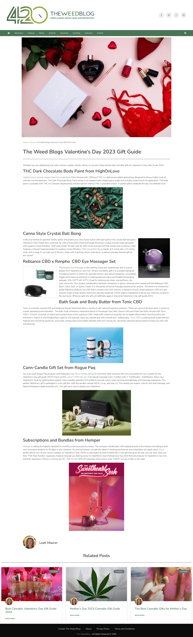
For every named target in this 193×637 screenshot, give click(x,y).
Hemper (26, 446)
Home (25, 142)
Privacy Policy (103, 628)
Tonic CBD (135, 317)
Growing (64, 33)
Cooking (76, 33)
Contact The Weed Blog (69, 628)
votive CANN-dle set (76, 377)
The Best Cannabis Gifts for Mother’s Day (161, 608)
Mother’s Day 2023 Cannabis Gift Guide (95, 608)
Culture (31, 33)
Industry (89, 33)
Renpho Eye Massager (73, 267)
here (165, 455)
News (41, 33)
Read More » (10, 619)
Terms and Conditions (125, 628)
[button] (185, 33)
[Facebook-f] (161, 15)
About (88, 628)
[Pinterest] (183, 15)
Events (100, 33)
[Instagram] (176, 15)
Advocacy (19, 33)
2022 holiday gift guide (86, 373)
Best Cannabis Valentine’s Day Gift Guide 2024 (30, 610)
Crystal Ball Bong (94, 249)
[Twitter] (169, 15)
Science (52, 33)
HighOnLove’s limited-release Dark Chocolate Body (47, 177)
